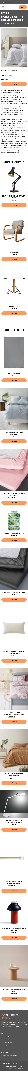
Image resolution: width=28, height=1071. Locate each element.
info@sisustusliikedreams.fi (7, 2)
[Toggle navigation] (3, 7)
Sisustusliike (7, 1037)
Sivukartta (20, 1068)
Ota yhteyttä (13, 1066)
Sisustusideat (7, 1040)
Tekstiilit (5, 23)
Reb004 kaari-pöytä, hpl (14, 306)
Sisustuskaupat (8, 1042)
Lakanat (11, 23)
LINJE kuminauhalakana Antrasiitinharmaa (14, 592)
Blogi (5, 1046)
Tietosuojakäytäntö (10, 1068)
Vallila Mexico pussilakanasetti (14, 533)
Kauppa (23, 7)
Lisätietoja (14, 84)
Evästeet (20, 1066)
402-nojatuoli (14, 252)
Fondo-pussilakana (14, 373)
